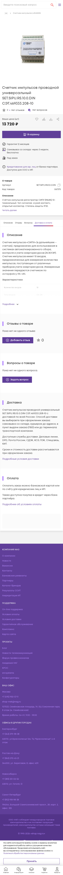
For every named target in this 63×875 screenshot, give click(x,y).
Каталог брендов (11, 585)
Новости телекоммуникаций (17, 653)
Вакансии (7, 565)
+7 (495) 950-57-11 (10, 696)
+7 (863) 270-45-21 (10, 758)
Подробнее (8, 304)
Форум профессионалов (15, 658)
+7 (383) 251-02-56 (10, 779)
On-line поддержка (12, 609)
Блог (4, 648)
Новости (6, 560)
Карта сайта (9, 634)
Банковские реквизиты (14, 575)
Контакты (7, 570)
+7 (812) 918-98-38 (10, 799)
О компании (8, 555)
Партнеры (7, 580)
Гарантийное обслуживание (17, 624)
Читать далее (9, 210)
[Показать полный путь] (6, 13)
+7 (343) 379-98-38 (10, 734)
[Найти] (52, 5)
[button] (59, 4)
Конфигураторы (10, 678)
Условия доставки (11, 619)
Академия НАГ (9, 663)
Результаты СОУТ (11, 590)
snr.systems (8, 673)
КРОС (5, 668)
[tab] (8, 223)
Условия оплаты (10, 614)
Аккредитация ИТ (11, 595)
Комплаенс (8, 629)
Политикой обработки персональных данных (23, 853)
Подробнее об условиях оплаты (21, 504)
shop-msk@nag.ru (11, 701)
